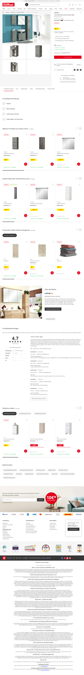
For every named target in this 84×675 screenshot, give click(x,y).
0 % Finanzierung (6, 535)
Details (8, 103)
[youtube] (70, 558)
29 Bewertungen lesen (69, 20)
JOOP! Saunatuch (6, 240)
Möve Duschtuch (59, 240)
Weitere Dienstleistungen (31, 531)
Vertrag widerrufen (7, 529)
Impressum (9, 558)
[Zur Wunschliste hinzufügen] (81, 12)
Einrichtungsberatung (31, 526)
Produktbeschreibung (8, 88)
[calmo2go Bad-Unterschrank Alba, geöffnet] (14, 52)
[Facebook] (74, 70)
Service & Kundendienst (8, 537)
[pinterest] (65, 558)
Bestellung (5, 523)
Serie (17, 88)
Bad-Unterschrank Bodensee (35, 418)
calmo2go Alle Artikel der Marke (53, 309)
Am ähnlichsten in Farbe (40, 413)
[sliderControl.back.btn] (77, 128)
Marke (31, 88)
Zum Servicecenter (73, 529)
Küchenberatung (29, 524)
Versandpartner (66, 52)
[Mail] (81, 70)
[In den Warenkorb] (25, 164)
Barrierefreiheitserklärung (35, 558)
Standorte (28, 523)
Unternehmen (53, 523)
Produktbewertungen (40, 88)
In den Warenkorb (68, 57)
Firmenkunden (6, 538)
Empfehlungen (24, 88)
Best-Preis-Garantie (30, 528)
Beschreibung (10, 109)
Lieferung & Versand (12, 114)
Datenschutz (18, 558)
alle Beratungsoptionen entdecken (67, 81)
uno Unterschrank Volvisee (62, 418)
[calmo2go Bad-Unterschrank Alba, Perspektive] (38, 52)
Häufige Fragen (6, 534)
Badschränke (7, 465)
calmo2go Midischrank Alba (35, 133)
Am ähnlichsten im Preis (25, 413)
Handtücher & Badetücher (9, 235)
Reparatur (5, 531)
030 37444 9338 (66, 77)
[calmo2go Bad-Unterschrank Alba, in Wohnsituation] (26, 28)
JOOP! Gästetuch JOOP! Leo (35, 240)
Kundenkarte (52, 528)
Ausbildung (52, 526)
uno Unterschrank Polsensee (9, 418)
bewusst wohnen (53, 529)
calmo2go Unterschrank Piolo (62, 183)
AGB (14, 558)
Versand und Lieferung (8, 524)
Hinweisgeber (25, 558)
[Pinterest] (77, 70)
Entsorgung (5, 532)
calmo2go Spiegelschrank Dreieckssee (64, 133)
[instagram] (67, 558)
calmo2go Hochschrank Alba (9, 183)
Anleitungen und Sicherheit (14, 119)
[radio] (15, 350)
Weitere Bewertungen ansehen (39, 398)
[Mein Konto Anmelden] (72, 4)
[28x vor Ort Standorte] (69, 4)
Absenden (40, 499)
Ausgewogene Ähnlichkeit (9, 413)
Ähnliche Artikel (51, 88)
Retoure (4, 528)
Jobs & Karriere (53, 524)
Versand (61, 32)
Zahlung (4, 526)
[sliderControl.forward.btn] (80, 128)
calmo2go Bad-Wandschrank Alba (10, 133)
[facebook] (62, 558)
